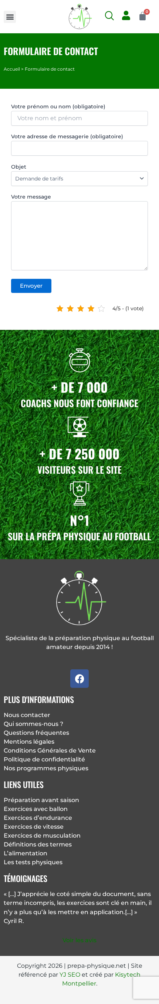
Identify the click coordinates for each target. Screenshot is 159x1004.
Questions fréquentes (36, 732)
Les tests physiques (33, 862)
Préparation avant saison (41, 800)
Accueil (12, 69)
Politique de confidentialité (44, 759)
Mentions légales (29, 741)
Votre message (31, 196)
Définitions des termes (38, 844)
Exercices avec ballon (36, 808)
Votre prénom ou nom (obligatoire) (58, 106)
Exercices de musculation (42, 835)
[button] (10, 17)
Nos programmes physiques (46, 768)
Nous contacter (27, 715)
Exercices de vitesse (34, 826)
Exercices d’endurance (38, 817)
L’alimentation (25, 853)
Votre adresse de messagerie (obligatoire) (67, 136)
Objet (18, 166)
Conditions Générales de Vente (50, 750)
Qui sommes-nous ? (33, 723)
